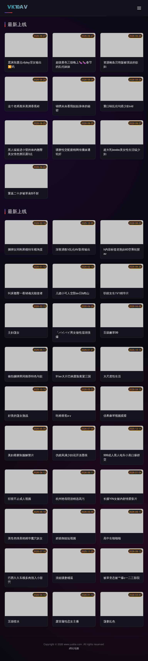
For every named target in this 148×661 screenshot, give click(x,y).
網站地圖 (74, 648)
